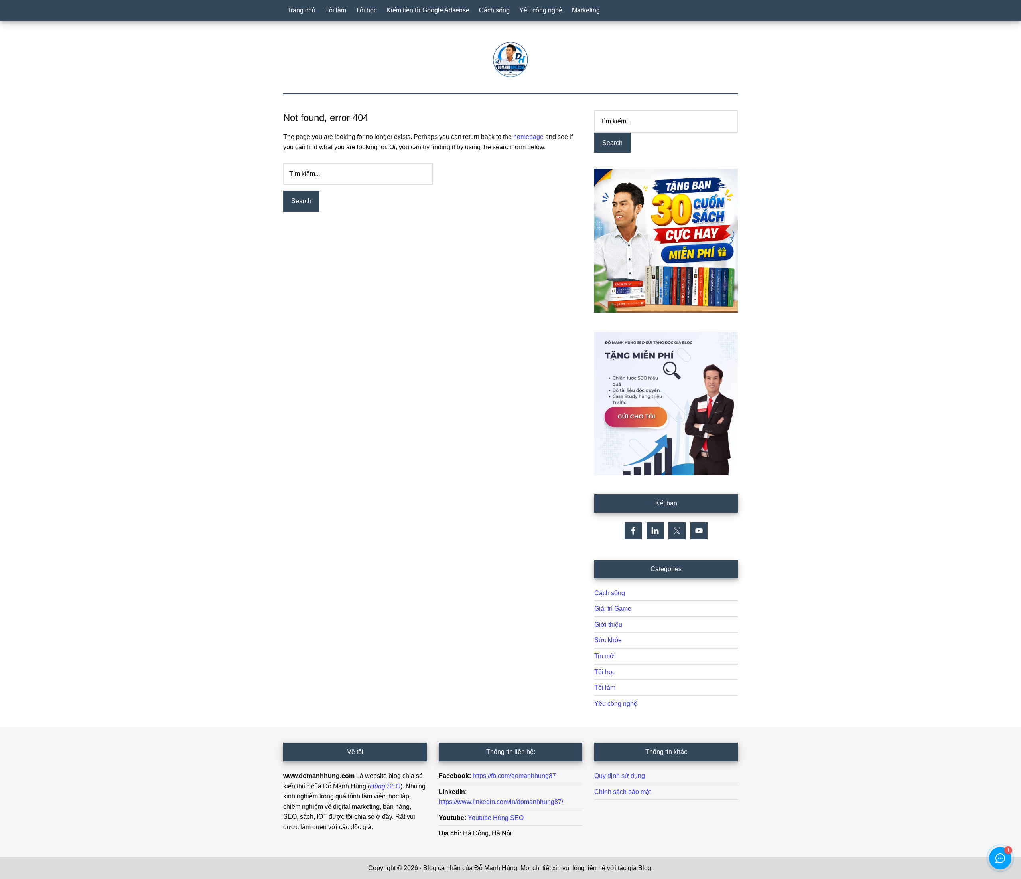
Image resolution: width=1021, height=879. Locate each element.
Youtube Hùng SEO (496, 817)
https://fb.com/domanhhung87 (514, 775)
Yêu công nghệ (615, 703)
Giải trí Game (612, 608)
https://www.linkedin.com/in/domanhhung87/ (501, 801)
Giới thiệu (608, 624)
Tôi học (604, 672)
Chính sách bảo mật (622, 791)
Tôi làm (604, 687)
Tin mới (605, 656)
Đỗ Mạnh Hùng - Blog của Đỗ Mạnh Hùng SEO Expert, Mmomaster (510, 59)
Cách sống (609, 593)
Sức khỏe (608, 640)
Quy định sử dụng (619, 775)
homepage (528, 136)
